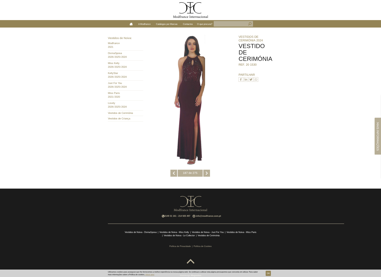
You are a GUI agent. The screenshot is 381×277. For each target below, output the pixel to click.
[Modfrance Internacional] (190, 10)
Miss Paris (114, 93)
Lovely (111, 103)
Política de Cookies (203, 246)
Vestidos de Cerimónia (120, 113)
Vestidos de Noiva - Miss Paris (241, 232)
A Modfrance (144, 24)
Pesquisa (250, 24)
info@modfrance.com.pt (208, 216)
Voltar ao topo (190, 261)
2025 (117, 57)
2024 (124, 57)
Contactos (188, 24)
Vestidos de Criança (119, 118)
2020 (117, 96)
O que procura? (204, 24)
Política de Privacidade (180, 246)
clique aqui (149, 275)
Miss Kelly (114, 63)
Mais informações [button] (377, 136)
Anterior (173, 173)
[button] (140, 44)
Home (131, 24)
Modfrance (114, 43)
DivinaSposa (115, 53)
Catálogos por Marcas (167, 24)
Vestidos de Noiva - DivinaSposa (141, 232)
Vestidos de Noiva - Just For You (208, 232)
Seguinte (206, 173)
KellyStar (113, 73)
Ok (268, 273)
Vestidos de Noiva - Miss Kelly (174, 232)
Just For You (115, 83)
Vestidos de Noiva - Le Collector (179, 235)
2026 (110, 57)
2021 (110, 47)
